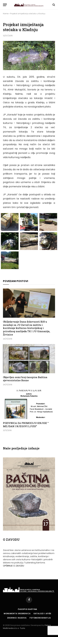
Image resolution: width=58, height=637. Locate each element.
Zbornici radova (17, 618)
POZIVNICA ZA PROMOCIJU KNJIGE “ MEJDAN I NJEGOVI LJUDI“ (25, 424)
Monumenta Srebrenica (17, 613)
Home (5, 13)
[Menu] (5, 4)
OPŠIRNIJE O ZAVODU (13, 565)
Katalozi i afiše (42, 613)
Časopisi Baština (27, 609)
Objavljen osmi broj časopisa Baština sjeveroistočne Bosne (25, 379)
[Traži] (53, 4)
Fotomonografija (40, 618)
